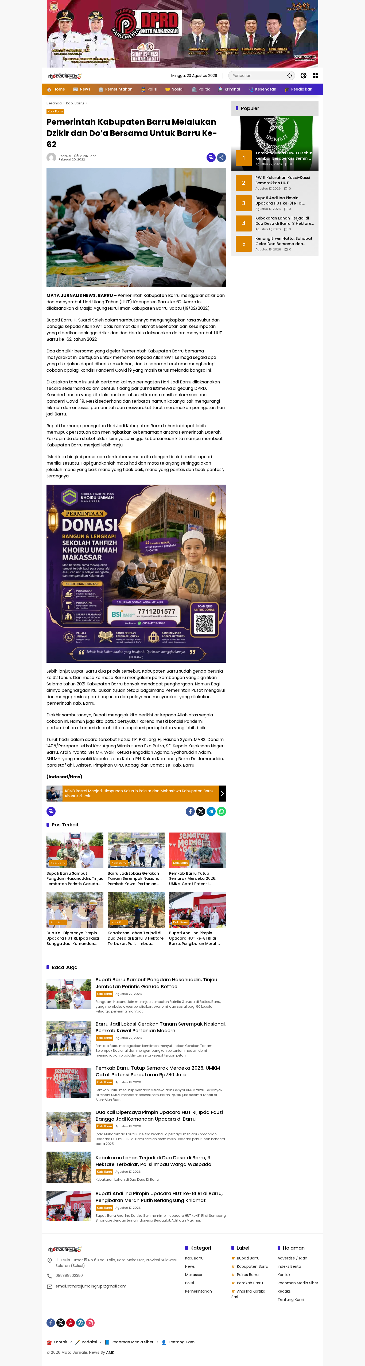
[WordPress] (80, 1322)
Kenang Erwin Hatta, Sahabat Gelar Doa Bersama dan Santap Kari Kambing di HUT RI (283, 241)
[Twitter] (200, 811)
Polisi (189, 1283)
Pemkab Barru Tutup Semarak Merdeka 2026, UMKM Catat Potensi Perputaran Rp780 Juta (192, 879)
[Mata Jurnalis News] (73, 75)
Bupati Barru (248, 1258)
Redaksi (65, 156)
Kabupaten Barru (252, 1266)
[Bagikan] (221, 157)
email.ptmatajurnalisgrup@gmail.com (91, 1286)
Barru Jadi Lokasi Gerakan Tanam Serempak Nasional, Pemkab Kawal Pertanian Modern (134, 879)
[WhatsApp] (221, 811)
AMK (110, 1352)
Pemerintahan (198, 1291)
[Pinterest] (70, 1322)
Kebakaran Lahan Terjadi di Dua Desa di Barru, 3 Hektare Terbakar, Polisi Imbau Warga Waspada (136, 938)
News (190, 1266)
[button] (289, 75)
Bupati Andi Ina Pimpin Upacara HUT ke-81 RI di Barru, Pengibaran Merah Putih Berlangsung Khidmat (195, 938)
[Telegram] (211, 811)
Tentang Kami (291, 1299)
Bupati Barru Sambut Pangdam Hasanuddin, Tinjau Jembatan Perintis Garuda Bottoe (74, 879)
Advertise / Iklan (292, 1258)
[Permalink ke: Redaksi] (52, 157)
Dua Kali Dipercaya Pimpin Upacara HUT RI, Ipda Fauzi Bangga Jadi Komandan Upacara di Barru (72, 938)
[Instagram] (90, 1322)
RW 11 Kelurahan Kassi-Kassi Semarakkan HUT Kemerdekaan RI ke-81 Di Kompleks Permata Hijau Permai (282, 180)
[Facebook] (190, 811)
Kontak (284, 1274)
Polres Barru (248, 1274)
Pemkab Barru (250, 1283)
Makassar (194, 1274)
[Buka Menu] (315, 75)
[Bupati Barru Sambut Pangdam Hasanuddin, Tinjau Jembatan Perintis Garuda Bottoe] (74, 850)
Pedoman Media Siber (298, 1283)
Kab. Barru (55, 111)
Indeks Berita (289, 1266)
